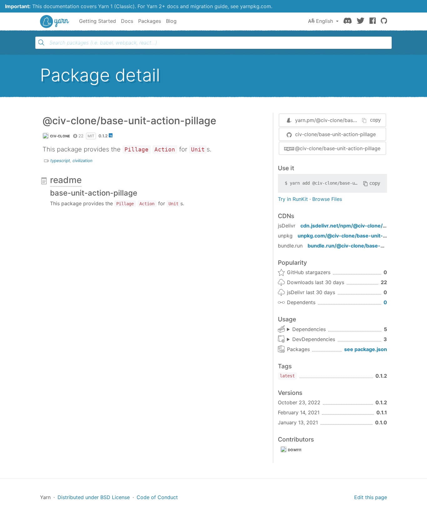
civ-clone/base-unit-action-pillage (335, 134)
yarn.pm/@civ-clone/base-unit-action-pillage (348, 120)
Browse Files (327, 199)
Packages (149, 21)
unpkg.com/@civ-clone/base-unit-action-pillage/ (358, 235)
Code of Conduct (157, 497)
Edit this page (370, 497)
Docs (127, 21)
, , (311, 339)
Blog (171, 21)
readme (66, 180)
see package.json (365, 349)
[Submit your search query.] (41, 43)
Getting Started (97, 21)
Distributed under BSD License (94, 497)
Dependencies (309, 329)
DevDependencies (313, 339)
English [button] (324, 21)
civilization (83, 160)
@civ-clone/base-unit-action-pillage (337, 148)
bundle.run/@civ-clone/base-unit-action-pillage (367, 246)
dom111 (295, 450)
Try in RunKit (293, 199)
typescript (60, 160)
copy (375, 120)
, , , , (306, 329)
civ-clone (60, 136)
